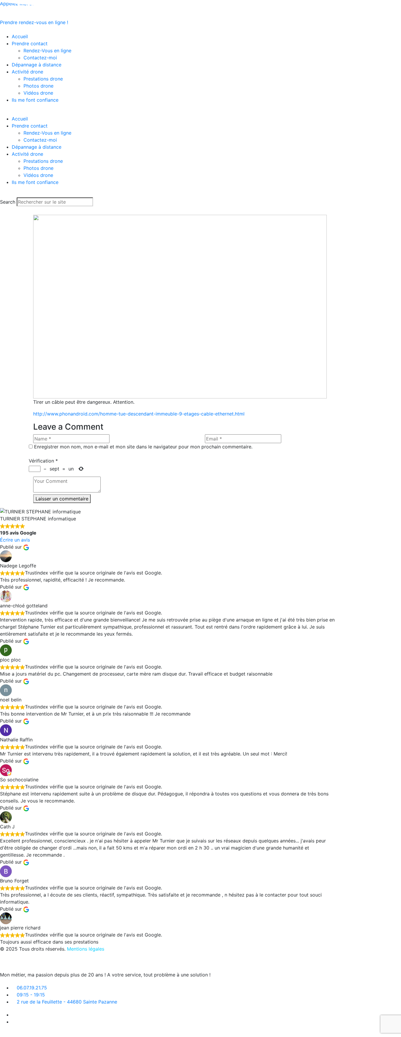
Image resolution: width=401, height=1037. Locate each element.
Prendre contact (30, 43)
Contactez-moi (40, 58)
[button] (167, 111)
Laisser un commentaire (62, 499)
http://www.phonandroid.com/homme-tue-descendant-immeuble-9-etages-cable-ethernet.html (139, 414)
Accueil (20, 119)
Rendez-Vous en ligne (47, 50)
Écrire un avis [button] (15, 540)
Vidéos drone (38, 93)
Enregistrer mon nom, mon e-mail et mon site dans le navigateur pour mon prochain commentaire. (143, 447)
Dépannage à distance (36, 65)
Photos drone (38, 86)
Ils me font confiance (35, 100)
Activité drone (27, 72)
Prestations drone (43, 79)
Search (7, 202)
